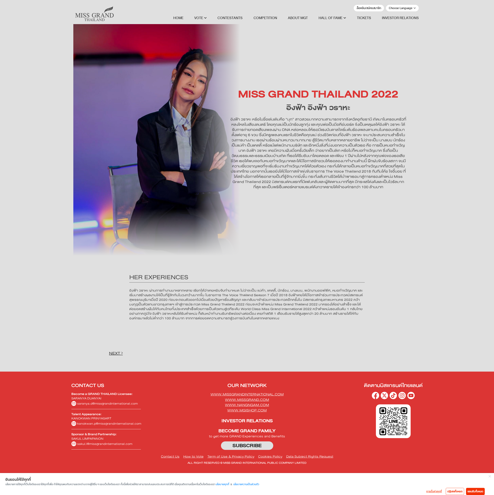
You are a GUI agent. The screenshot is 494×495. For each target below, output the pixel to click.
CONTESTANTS (230, 18)
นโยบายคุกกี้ (222, 484)
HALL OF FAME (331, 18)
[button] (200, 18)
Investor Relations (247, 421)
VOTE (198, 18)
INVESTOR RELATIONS (400, 18)
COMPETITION (265, 18)
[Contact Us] (170, 456)
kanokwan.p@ (109, 423)
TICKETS (364, 18)
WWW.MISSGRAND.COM (247, 399)
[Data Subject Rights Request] (309, 456)
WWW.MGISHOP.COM (247, 410)
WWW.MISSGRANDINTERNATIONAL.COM (247, 394)
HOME (178, 18)
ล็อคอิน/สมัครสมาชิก (369, 8)
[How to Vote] (193, 456)
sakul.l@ (104, 443)
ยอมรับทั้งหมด (475, 491)
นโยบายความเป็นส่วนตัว (246, 484)
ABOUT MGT (298, 18)
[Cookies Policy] (270, 456)
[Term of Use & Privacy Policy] (230, 456)
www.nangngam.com (247, 405)
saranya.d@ (107, 403)
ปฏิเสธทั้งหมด (455, 491)
